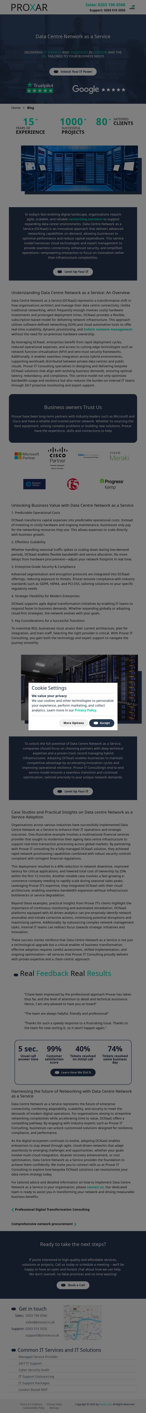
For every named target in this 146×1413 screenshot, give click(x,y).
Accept (105, 723)
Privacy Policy (85, 710)
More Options (74, 723)
